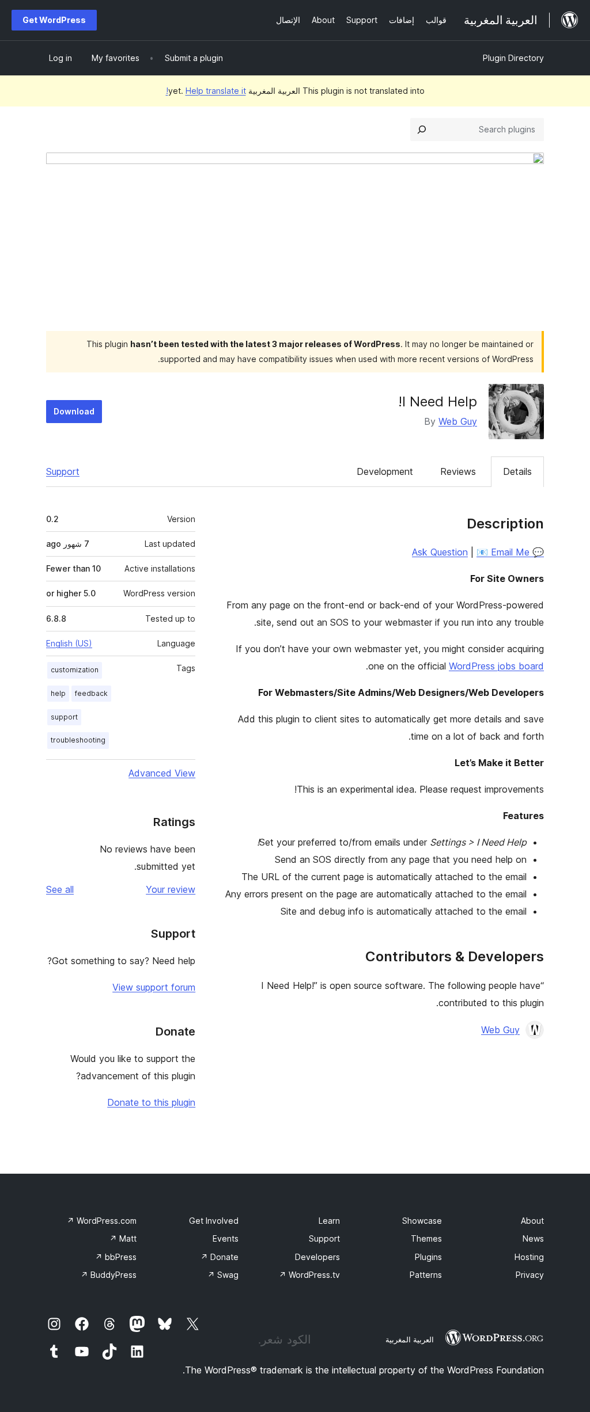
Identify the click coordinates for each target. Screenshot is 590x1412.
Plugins (428, 1257)
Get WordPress (54, 20)
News (533, 1238)
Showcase (422, 1220)
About (532, 1220)
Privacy (530, 1275)
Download (74, 411)
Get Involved (214, 1220)
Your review (170, 889)
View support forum (153, 987)
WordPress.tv (309, 1275)
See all (60, 889)
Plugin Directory (513, 58)
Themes (426, 1238)
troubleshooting (78, 740)
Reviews (458, 471)
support (64, 717)
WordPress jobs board (496, 666)
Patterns (426, 1275)
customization (75, 669)
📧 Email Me (503, 552)
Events (226, 1238)
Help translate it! (206, 91)
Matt (123, 1238)
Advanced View (161, 773)
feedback (91, 693)
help (58, 693)
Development (385, 471)
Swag (223, 1275)
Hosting (529, 1257)
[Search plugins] (421, 129)
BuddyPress (109, 1275)
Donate (220, 1257)
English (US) (69, 643)
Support (63, 471)
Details (517, 471)
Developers (317, 1257)
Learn (329, 1220)
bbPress (116, 1257)
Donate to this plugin (151, 1102)
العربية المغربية (409, 1339)
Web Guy (457, 421)
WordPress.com (102, 1220)
